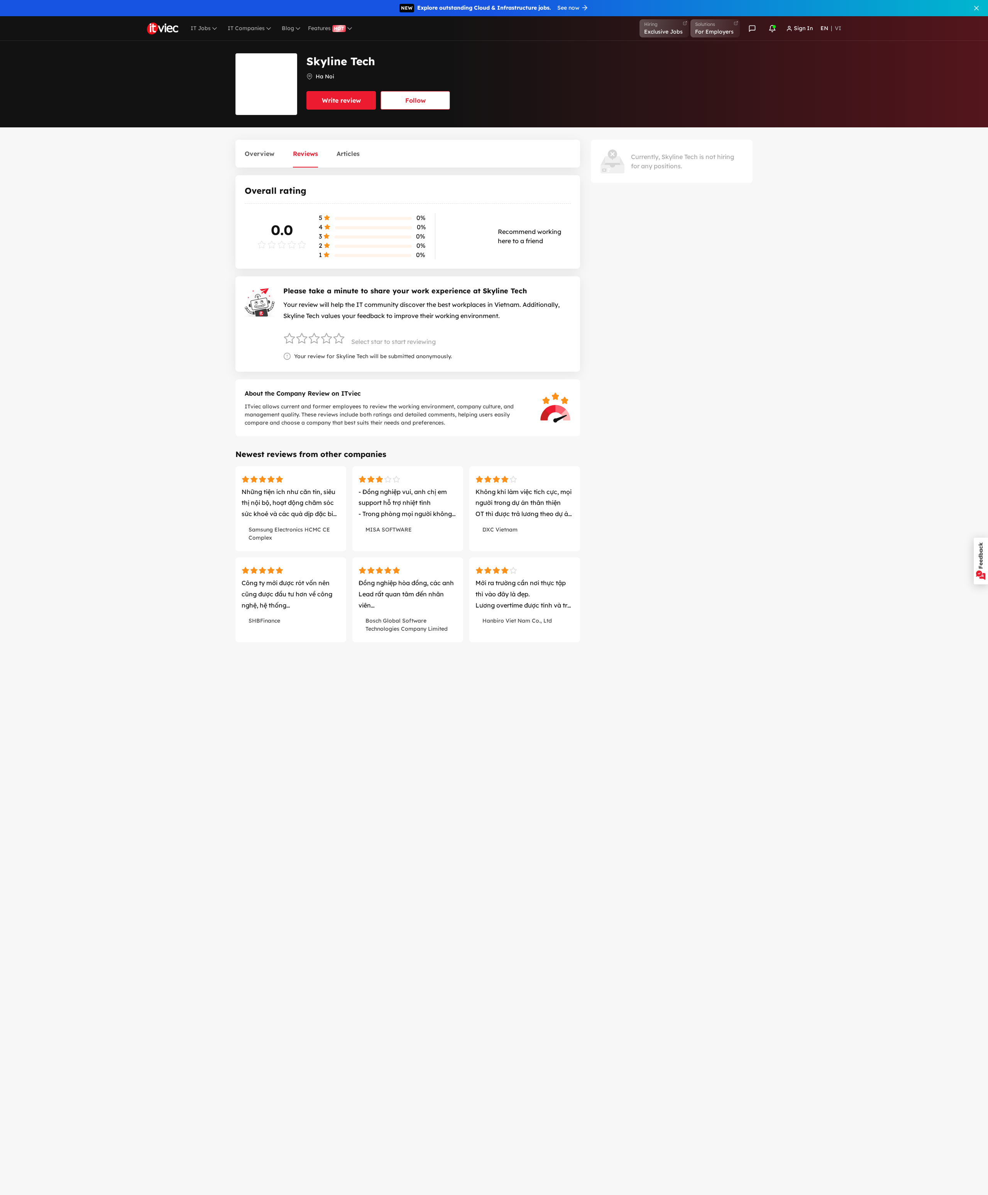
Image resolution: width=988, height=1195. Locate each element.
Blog (288, 28)
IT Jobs (201, 28)
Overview (259, 153)
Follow (415, 100)
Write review (341, 100)
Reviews (305, 153)
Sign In (803, 28)
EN (824, 28)
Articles (348, 153)
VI (838, 28)
